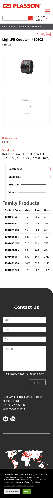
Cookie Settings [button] (12, 491)
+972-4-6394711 (16, 404)
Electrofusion (9, 26)
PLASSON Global (40, 18)
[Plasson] (22, 5)
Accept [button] (27, 491)
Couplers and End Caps (29, 26)
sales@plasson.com (14, 408)
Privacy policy (36, 373)
